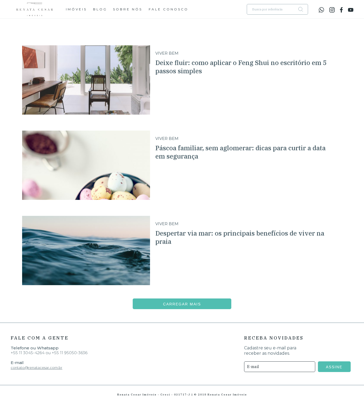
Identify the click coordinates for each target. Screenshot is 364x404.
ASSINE (334, 367)
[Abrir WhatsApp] (351, 390)
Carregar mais (182, 304)
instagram (332, 10)
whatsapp (321, 10)
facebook (341, 10)
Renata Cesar (34, 9)
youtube (350, 10)
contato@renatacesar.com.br (36, 367)
